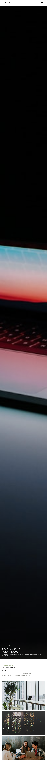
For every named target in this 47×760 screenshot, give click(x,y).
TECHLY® (13, 2)
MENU (42, 2)
